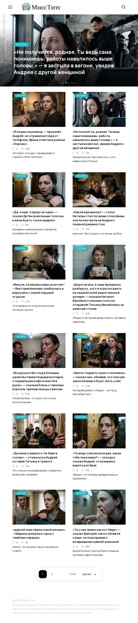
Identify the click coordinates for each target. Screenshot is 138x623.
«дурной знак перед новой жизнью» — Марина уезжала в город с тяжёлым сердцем (38, 533)
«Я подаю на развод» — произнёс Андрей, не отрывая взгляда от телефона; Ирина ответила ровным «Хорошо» (38, 138)
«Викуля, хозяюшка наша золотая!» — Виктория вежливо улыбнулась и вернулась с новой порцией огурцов (38, 290)
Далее (86, 574)
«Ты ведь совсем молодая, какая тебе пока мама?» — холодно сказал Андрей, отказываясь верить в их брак (97, 459)
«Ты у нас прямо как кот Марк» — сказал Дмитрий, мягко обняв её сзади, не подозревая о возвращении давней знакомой (96, 535)
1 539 (72, 574)
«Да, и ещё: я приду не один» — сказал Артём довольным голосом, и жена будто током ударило (38, 216)
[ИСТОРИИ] (38, 125)
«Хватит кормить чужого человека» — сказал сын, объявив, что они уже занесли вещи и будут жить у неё (99, 377)
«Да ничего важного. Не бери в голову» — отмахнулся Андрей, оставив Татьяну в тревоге (35, 457)
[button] (63, 83)
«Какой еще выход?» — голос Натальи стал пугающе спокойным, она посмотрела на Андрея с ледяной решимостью (99, 218)
